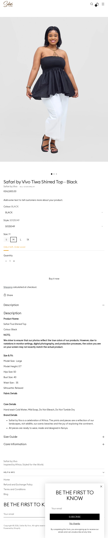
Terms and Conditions (15, 489)
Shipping (8, 287)
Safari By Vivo (25, 526)
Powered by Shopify (12, 528)
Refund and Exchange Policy (18, 484)
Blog (6, 494)
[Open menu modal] (103, 4)
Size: (7, 234)
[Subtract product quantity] (6, 261)
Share (10, 295)
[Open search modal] (91, 4)
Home (7, 479)
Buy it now (54, 278)
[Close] (101, 486)
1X (28, 239)
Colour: (11, 206)
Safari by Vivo (10, 186)
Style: (11, 220)
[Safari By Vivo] (8, 4)
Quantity (8, 255)
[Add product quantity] (14, 261)
